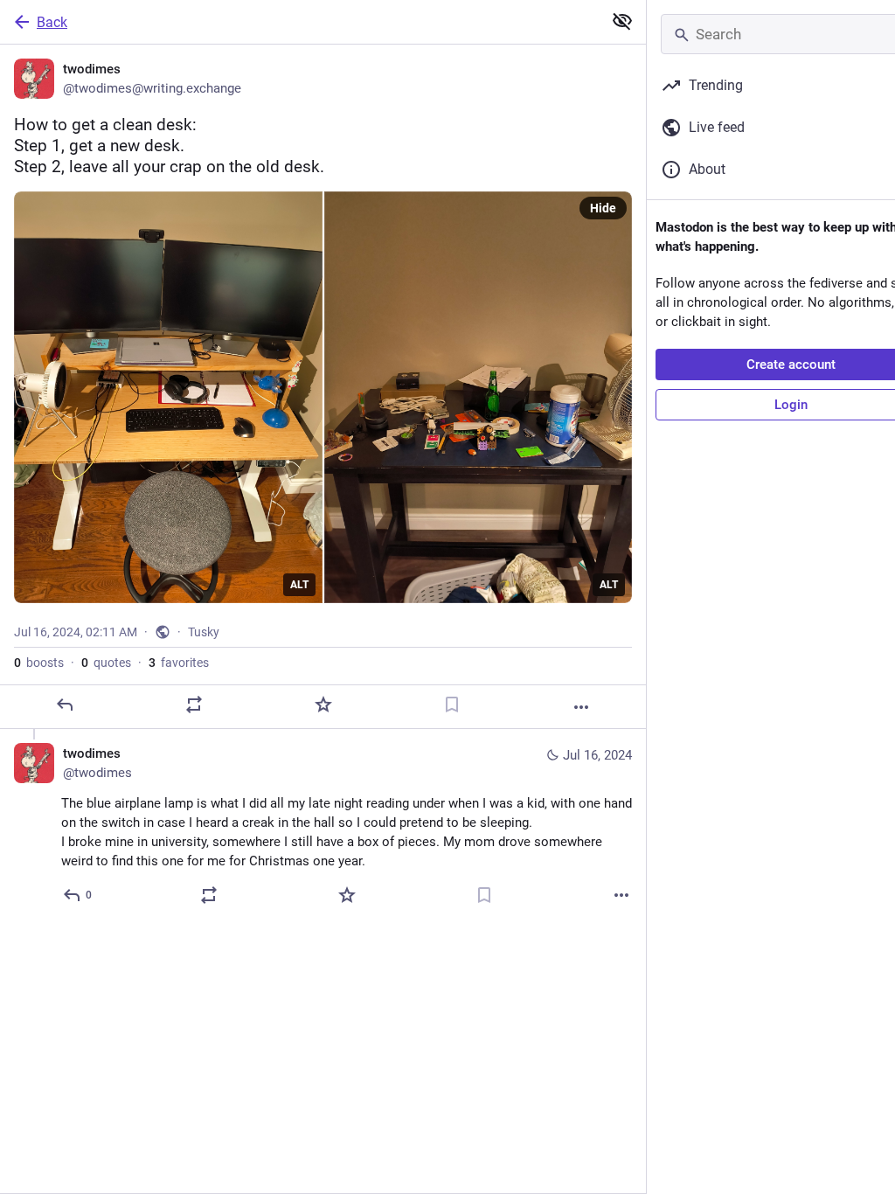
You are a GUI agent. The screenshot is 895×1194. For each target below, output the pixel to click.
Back (52, 22)
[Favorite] (323, 704)
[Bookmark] (451, 704)
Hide (603, 208)
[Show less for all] (622, 21)
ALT (299, 585)
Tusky (203, 632)
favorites (179, 663)
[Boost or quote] (194, 704)
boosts (39, 663)
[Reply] (64, 704)
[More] (581, 707)
